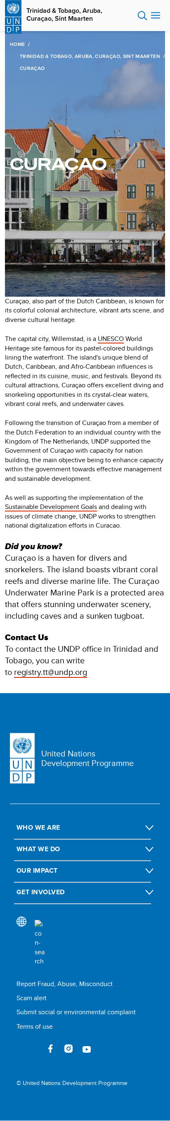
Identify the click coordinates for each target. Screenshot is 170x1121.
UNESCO (111, 338)
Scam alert (32, 998)
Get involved (41, 892)
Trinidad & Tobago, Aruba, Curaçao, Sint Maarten (64, 14)
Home (17, 44)
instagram (68, 1048)
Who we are (38, 827)
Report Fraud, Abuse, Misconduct (65, 984)
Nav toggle (155, 16)
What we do (38, 849)
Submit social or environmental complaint (76, 1012)
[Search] (40, 943)
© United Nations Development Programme (72, 1083)
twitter (32, 1048)
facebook (50, 1048)
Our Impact (37, 870)
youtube (87, 1048)
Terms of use (35, 1026)
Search (142, 15)
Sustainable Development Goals (51, 506)
